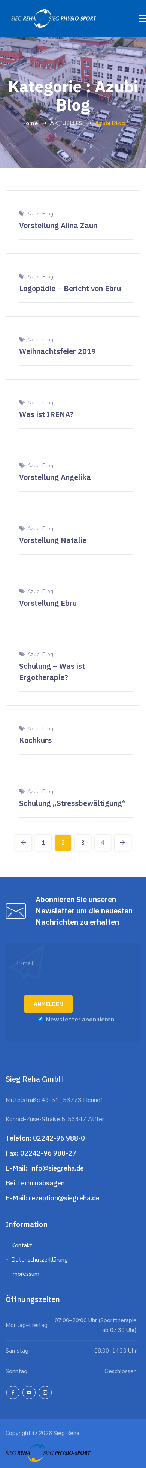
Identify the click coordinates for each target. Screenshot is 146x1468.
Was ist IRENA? (46, 414)
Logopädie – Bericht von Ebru (70, 288)
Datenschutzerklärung (40, 1259)
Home (29, 123)
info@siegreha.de (56, 1168)
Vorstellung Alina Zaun (58, 225)
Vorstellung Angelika (55, 477)
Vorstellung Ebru (48, 603)
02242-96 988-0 (59, 1138)
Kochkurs (35, 740)
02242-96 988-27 (48, 1153)
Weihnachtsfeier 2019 (57, 351)
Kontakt (21, 1245)
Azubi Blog (40, 213)
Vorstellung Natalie (52, 540)
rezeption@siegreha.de (64, 1198)
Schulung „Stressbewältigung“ (72, 803)
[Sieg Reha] (53, 18)
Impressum (25, 1274)
